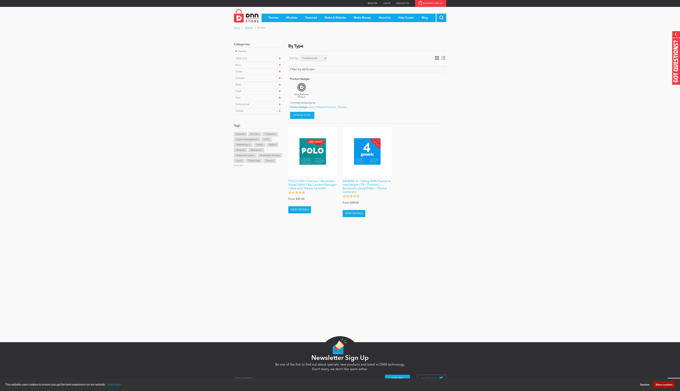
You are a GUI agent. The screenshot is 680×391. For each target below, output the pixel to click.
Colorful (240, 78)
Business (240, 134)
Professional (242, 104)
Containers (270, 134)
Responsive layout (245, 155)
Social (239, 161)
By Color (255, 134)
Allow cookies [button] (664, 384)
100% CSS (241, 58)
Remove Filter (302, 115)
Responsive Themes (269, 155)
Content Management (247, 140)
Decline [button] (644, 384)
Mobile (272, 145)
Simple (239, 111)
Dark (238, 85)
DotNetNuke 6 (243, 145)
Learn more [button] (114, 384)
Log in (386, 3)
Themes (242, 51)
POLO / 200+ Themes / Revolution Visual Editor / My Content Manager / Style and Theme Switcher (312, 185)
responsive (256, 150)
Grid (437, 58)
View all (238, 165)
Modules (240, 150)
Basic (238, 65)
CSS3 (266, 140)
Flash (238, 91)
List (443, 58)
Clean (239, 71)
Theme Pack (254, 161)
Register (372, 3)
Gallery (259, 145)
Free (238, 98)
